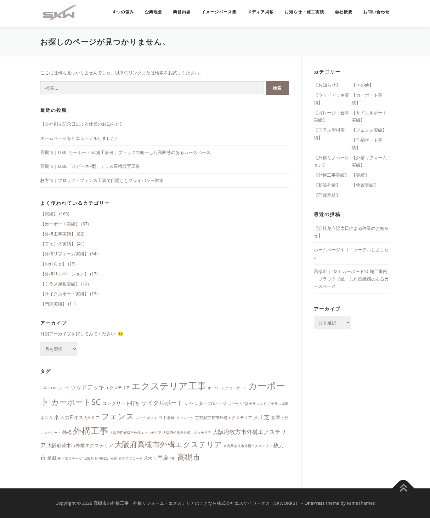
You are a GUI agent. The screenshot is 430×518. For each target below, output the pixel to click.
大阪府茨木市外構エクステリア (80, 445)
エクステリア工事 (168, 385)
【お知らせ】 (53, 264)
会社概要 (344, 11)
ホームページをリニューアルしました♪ (78, 138)
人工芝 (261, 417)
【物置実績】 (365, 185)
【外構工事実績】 (58, 234)
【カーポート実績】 (60, 224)
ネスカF (63, 417)
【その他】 (363, 85)
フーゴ (140, 418)
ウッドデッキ (87, 387)
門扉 (162, 457)
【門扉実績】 (53, 304)
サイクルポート (162, 403)
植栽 (52, 458)
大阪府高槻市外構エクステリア (168, 444)
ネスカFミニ (87, 417)
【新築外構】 (327, 185)
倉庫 (275, 417)
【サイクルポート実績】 (64, 294)
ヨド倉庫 (167, 417)
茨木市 (150, 458)
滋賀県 (88, 458)
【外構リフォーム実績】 (64, 254)
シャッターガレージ (205, 403)
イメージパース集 (219, 11)
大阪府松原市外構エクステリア (187, 432)
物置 (113, 458)
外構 (67, 432)
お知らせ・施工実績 (304, 11)
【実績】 (49, 214)
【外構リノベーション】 (64, 274)
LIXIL (45, 387)
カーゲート (238, 388)
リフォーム (185, 418)
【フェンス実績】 (58, 244)
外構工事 (90, 430)
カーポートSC (76, 402)
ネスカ (46, 417)
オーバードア (217, 388)
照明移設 (102, 458)
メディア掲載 (260, 11)
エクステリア (117, 387)
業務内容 (182, 11)
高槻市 (189, 457)
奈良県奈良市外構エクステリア (247, 446)
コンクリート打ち (121, 403)
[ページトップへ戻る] (403, 488)
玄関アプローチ (130, 458)
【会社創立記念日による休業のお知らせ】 (82, 124)
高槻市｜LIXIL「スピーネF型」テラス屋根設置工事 (90, 166)
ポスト (152, 418)
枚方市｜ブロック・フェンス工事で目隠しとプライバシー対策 (102, 180)
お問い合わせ (376, 11)
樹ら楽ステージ (70, 458)
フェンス (117, 416)
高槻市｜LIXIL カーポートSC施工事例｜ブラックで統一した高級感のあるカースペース (125, 152)
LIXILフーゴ (60, 388)
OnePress (314, 503)
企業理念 (153, 11)
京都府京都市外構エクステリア (223, 417)
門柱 (172, 458)
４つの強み (123, 11)
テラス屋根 (279, 403)
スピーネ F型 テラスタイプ (249, 403)
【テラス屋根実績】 (60, 284)
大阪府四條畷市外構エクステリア (135, 432)
